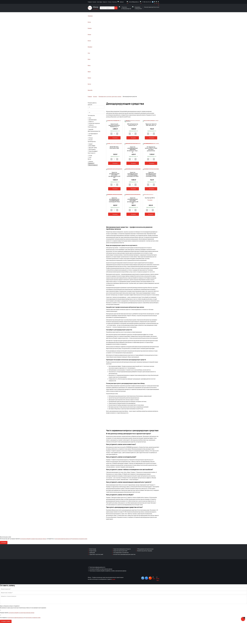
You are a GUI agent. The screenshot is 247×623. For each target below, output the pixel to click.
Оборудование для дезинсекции (145, 549)
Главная (90, 2)
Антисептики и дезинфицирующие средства (124, 554)
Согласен (3, 542)
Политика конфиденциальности (97, 567)
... (88, 110)
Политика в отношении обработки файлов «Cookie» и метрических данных (107, 570)
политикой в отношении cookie (79, 538)
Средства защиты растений (120, 550)
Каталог (94, 2)
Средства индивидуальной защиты (122, 549)
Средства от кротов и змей (96, 554)
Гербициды (92, 552)
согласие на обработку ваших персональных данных (33, 538)
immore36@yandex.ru (134, 2)
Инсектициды (92, 549)
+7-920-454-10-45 (146, 2)
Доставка (99, 2)
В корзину (115, 137)
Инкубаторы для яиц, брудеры (144, 550)
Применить (91, 163)
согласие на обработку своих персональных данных (21, 612)
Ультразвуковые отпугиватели (121, 552)
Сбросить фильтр (92, 165)
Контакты (114, 2)
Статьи (110, 2)
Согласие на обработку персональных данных (100, 569)
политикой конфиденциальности (63, 538)
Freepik (113, 579)
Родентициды (92, 550)
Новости (105, 2)
